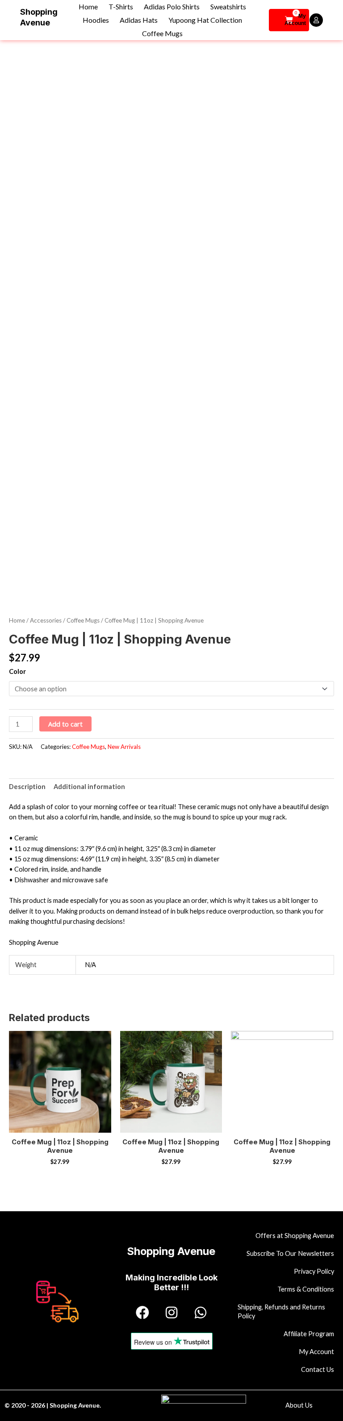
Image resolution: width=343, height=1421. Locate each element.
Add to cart (65, 723)
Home (88, 6)
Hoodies (96, 20)
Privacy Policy (314, 1271)
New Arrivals (124, 746)
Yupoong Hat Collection (205, 20)
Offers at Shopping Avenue (294, 1235)
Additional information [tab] (89, 786)
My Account (295, 19)
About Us (299, 1405)
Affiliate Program (309, 1334)
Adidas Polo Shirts (172, 6)
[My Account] (316, 20)
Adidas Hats (139, 20)
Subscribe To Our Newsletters (290, 1253)
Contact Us (317, 1369)
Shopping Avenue (171, 1251)
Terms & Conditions (305, 1289)
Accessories (46, 620)
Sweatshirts (228, 6)
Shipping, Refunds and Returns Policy (281, 1311)
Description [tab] (27, 786)
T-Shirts (121, 6)
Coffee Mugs (162, 33)
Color (17, 671)
